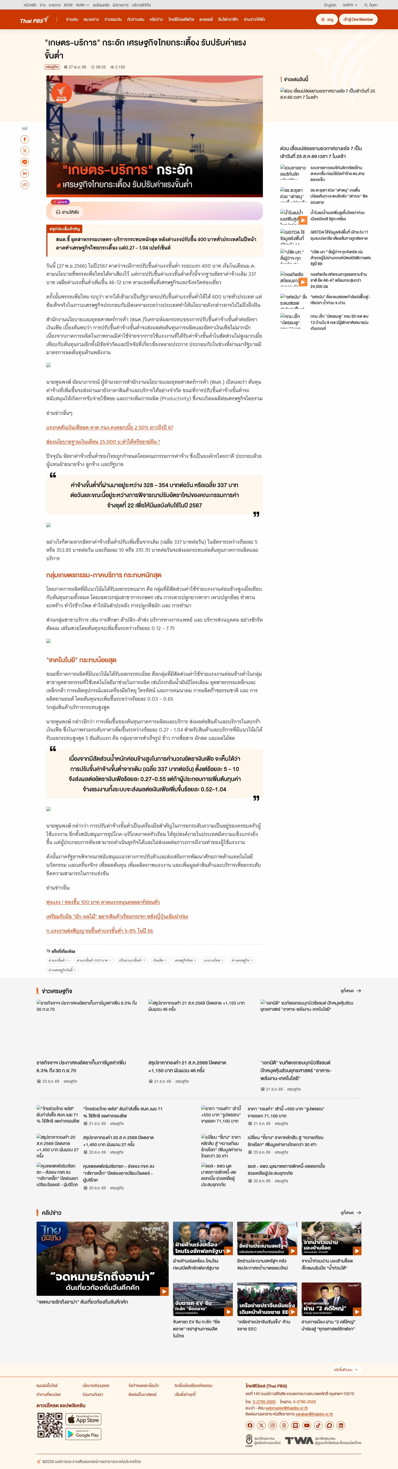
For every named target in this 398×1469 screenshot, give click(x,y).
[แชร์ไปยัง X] (24, 150)
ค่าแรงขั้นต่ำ (57, 960)
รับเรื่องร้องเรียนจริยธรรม (193, 1385)
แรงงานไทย (212, 960)
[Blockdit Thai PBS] (329, 1425)
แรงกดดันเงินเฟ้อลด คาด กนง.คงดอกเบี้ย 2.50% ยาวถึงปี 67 (109, 427)
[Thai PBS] (35, 19)
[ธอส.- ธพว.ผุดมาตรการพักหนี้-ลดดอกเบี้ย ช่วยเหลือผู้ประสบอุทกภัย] (222, 1175)
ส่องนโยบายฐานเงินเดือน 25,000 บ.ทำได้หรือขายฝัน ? (103, 441)
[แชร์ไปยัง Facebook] (24, 139)
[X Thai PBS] (261, 1425)
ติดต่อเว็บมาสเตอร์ (142, 1394)
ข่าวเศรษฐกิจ (240, 960)
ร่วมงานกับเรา (93, 1394)
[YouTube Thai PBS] (306, 1425)
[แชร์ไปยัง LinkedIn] (24, 173)
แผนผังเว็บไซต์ (47, 1385)
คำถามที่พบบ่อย (49, 1394)
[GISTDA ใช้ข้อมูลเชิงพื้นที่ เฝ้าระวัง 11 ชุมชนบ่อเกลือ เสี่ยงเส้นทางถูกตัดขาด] (293, 236)
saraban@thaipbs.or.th (314, 1413)
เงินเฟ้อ (158, 960)
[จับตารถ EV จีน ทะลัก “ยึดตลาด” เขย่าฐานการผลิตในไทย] (203, 1299)
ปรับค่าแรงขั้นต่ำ (130, 960)
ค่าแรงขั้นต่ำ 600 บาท (92, 960)
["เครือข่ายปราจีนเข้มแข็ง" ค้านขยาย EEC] (267, 1299)
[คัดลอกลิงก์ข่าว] (24, 184)
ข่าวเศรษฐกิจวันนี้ (61, 970)
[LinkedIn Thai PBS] (341, 1425)
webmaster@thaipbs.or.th (287, 1408)
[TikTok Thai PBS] (318, 1425)
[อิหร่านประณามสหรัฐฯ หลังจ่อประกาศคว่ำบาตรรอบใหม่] (267, 1238)
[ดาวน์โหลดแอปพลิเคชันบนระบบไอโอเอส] (83, 1419)
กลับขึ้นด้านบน (343, 1370)
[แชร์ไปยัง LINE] (24, 162)
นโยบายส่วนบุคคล (96, 1385)
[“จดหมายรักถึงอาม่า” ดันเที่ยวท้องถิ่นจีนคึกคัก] (103, 1259)
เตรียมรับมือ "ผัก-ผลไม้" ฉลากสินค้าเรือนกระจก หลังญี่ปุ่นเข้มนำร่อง (117, 916)
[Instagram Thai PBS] (272, 1425)
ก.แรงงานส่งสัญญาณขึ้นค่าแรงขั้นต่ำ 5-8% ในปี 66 (99, 930)
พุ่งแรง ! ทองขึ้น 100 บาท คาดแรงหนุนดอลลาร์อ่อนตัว (103, 902)
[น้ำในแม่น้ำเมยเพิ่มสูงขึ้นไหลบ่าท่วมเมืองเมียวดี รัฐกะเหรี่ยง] (293, 217)
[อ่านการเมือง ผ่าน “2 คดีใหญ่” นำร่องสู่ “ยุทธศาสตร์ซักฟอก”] (331, 1299)
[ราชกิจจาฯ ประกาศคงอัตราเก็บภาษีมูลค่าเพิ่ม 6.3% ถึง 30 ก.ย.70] (87, 1028)
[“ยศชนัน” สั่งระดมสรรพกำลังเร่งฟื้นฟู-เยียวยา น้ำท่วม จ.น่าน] (293, 301)
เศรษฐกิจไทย (184, 960)
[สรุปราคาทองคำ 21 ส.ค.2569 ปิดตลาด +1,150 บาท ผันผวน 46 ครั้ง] (198, 1028)
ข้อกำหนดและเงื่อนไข (144, 1385)
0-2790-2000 (264, 1401)
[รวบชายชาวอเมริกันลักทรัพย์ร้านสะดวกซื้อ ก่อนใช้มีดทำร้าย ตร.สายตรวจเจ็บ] (293, 172)
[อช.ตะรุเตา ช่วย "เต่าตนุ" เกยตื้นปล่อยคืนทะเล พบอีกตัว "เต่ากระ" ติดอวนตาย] (293, 194)
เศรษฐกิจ (52, 67)
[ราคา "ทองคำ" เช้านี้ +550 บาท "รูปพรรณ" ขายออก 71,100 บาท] (222, 1117)
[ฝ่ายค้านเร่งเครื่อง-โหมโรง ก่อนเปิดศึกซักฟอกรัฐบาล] (203, 1238)
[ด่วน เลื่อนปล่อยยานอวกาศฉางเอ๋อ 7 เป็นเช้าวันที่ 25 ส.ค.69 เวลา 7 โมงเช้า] (329, 115)
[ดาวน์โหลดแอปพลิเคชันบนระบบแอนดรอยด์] (83, 1434)
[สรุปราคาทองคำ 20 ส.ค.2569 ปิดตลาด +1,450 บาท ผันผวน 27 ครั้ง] (58, 1146)
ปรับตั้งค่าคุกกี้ (185, 1394)
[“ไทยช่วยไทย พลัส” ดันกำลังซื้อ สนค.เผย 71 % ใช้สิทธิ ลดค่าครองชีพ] (58, 1117)
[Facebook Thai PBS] (250, 1425)
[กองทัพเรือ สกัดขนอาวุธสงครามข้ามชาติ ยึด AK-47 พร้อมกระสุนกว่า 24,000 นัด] (293, 278)
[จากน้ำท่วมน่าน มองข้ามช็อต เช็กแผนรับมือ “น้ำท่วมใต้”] (331, 1238)
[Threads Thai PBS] (284, 1425)
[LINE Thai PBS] (295, 1425)
